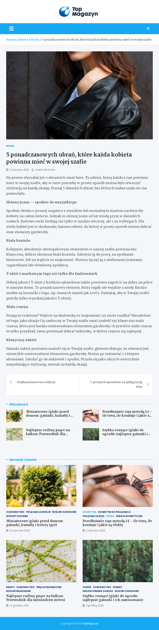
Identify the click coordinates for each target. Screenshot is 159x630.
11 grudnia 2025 (19, 605)
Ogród (87, 587)
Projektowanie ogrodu (98, 591)
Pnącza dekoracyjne (49, 587)
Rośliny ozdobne (17, 516)
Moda (10, 146)
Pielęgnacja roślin (38, 511)
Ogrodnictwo (15, 511)
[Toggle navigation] (11, 28)
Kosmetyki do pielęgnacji (114, 511)
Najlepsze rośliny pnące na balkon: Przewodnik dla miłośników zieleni (48, 434)
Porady (117, 587)
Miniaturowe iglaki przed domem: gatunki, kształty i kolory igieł (48, 416)
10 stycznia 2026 (20, 530)
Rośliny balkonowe (18, 591)
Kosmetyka (89, 511)
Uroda (110, 516)
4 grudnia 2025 (95, 605)
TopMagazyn (90, 623)
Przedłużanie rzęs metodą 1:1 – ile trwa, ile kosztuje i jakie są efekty (127, 416)
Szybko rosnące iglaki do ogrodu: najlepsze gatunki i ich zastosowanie (125, 434)
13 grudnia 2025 (95, 530)
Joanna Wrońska (45, 169)
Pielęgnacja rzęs (93, 516)
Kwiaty (10, 587)
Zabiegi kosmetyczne (129, 516)
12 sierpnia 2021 (19, 169)
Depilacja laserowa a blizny (36, 382)
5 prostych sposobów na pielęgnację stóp (116, 384)
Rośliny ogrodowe (64, 511)
